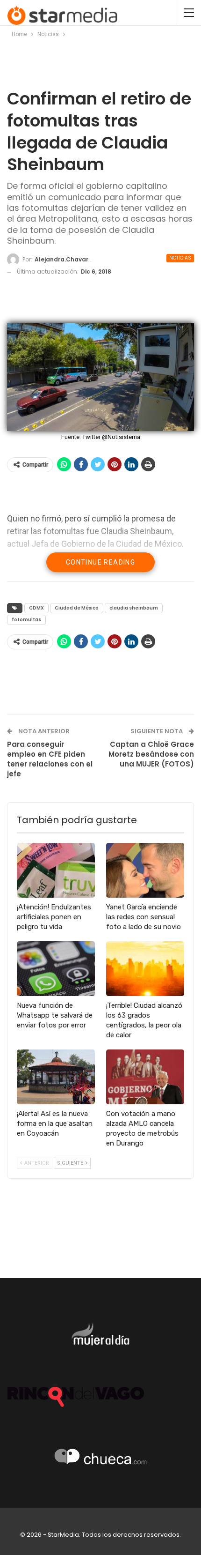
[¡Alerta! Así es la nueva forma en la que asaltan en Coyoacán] (56, 1076)
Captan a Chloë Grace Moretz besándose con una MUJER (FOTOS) (151, 754)
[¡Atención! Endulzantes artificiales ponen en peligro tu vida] (56, 870)
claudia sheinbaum (133, 607)
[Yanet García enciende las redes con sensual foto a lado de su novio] (145, 870)
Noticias (180, 257)
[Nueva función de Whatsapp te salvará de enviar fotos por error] (56, 968)
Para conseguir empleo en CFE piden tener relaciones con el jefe (50, 759)
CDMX (36, 607)
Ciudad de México (77, 607)
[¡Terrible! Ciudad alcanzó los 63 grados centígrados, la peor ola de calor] (145, 968)
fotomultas (26, 619)
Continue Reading (100, 562)
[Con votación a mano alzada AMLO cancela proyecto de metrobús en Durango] (145, 1076)
